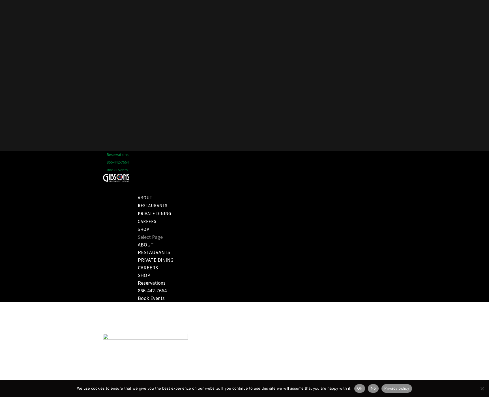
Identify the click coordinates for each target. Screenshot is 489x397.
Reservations (117, 154)
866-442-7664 (118, 162)
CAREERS (148, 267)
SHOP (144, 275)
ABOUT (146, 244)
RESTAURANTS (154, 252)
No (373, 388)
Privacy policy (396, 388)
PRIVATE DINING (155, 260)
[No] (482, 388)
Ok (359, 388)
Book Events (117, 169)
